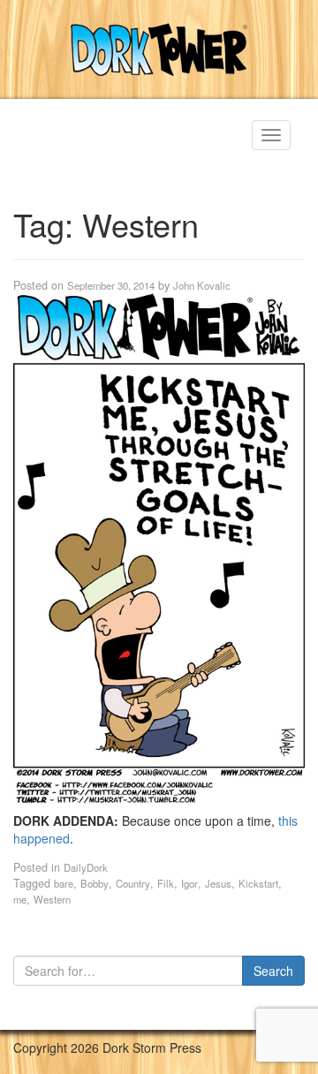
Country (133, 883)
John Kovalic (202, 285)
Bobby (94, 883)
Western (52, 899)
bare (63, 883)
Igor (189, 883)
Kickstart (258, 883)
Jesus (218, 883)
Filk (165, 883)
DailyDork (86, 867)
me (19, 899)
